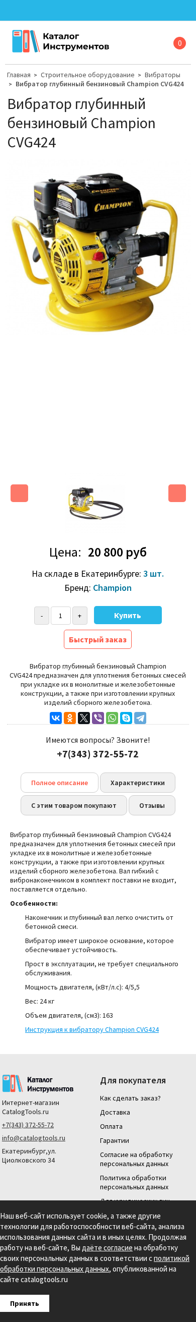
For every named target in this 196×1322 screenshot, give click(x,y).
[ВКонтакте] (56, 718)
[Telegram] (140, 718)
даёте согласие (107, 1247)
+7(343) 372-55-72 (28, 1124)
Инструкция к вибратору (92, 1029)
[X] (84, 718)
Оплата (111, 1126)
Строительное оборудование (88, 74)
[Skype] (126, 718)
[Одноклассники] (70, 718)
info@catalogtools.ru (33, 1137)
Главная (19, 74)
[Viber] (98, 718)
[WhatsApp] (112, 718)
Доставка (115, 1112)
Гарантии (114, 1140)
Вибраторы (162, 74)
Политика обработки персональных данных (134, 1182)
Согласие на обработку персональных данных (136, 1159)
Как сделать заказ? (130, 1098)
